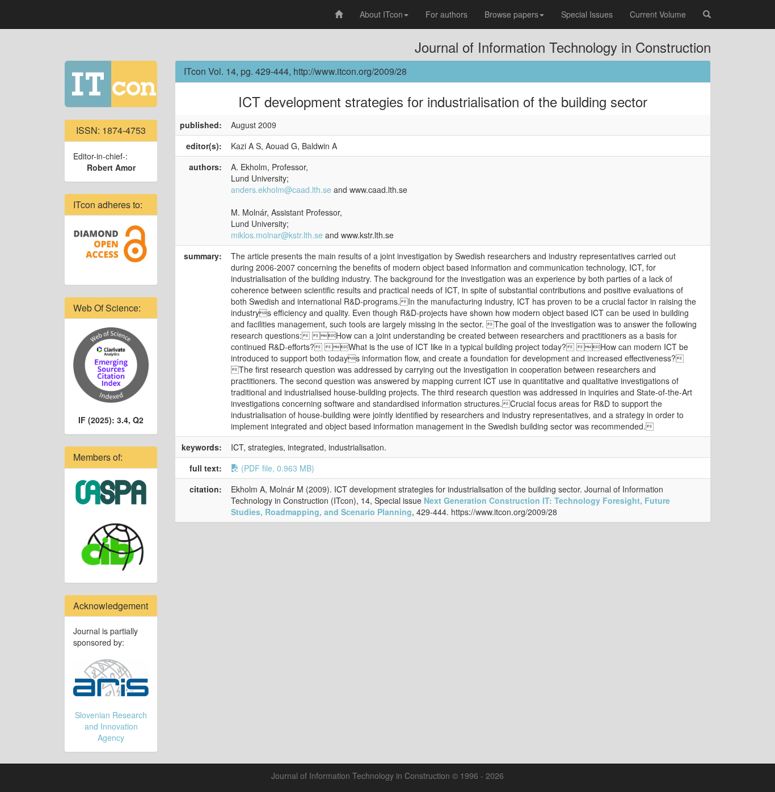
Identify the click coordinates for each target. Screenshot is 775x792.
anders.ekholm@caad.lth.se (281, 189)
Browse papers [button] (511, 14)
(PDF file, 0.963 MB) (276, 468)
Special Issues (587, 14)
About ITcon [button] (381, 14)
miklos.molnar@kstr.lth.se (277, 235)
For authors (446, 14)
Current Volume (658, 14)
